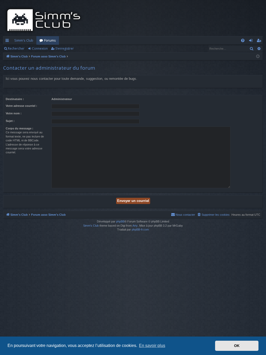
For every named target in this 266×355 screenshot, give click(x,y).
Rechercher (16, 48)
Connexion (40, 48)
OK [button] (237, 346)
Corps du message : (19, 128)
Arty (135, 225)
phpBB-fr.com (140, 229)
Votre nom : (14, 113)
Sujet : (10, 120)
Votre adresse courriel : (21, 105)
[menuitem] (243, 40)
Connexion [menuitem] (252, 41)
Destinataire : (15, 99)
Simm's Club (23, 40)
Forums (50, 40)
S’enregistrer (64, 48)
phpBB (120, 221)
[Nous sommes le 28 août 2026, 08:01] (258, 57)
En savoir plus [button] (152, 345)
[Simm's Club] (45, 20)
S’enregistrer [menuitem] (260, 41)
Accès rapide (8, 41)
